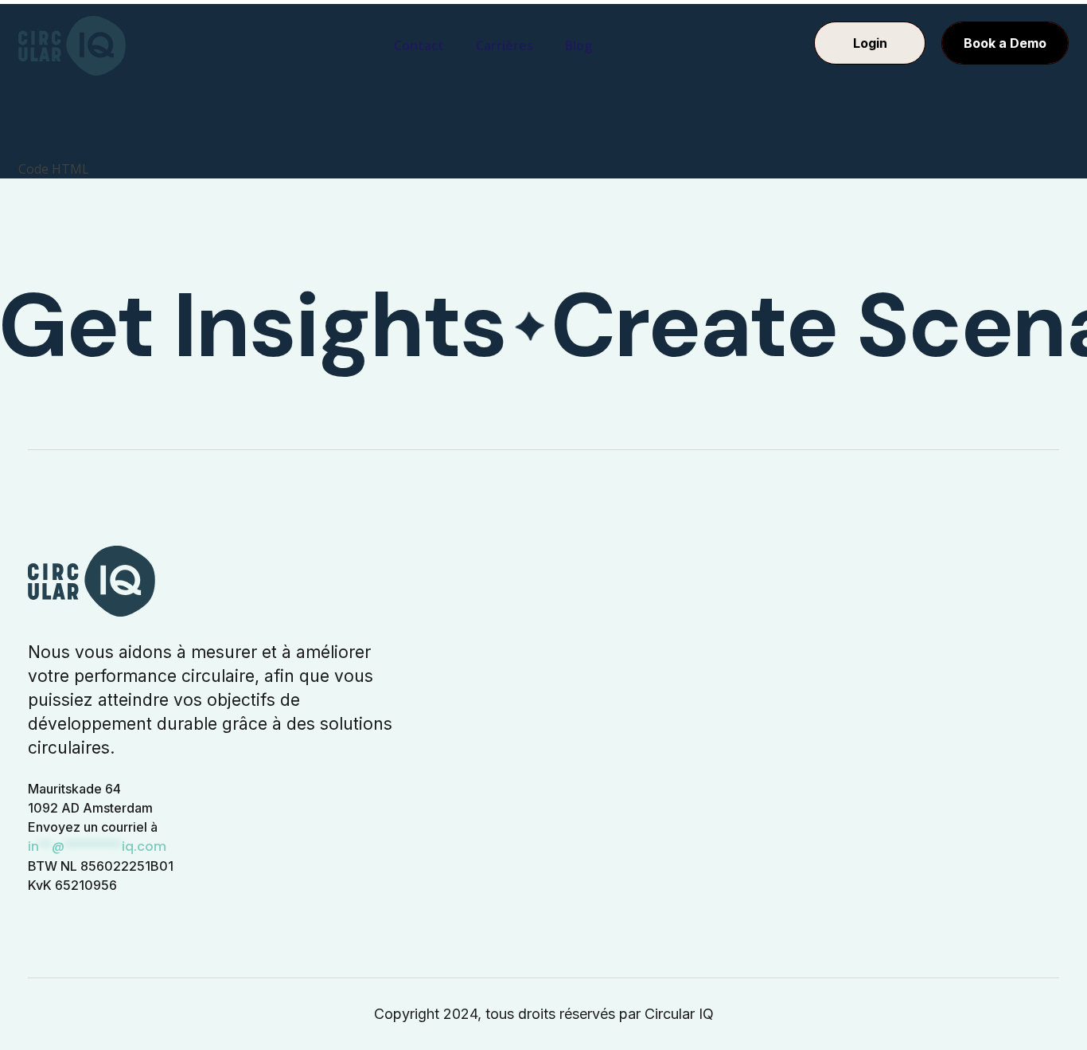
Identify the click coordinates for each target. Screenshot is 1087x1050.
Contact (419, 45)
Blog (578, 45)
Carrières (504, 45)
